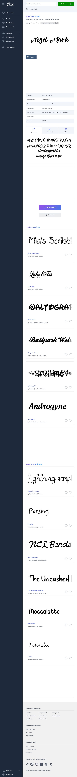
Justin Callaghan (33, 322)
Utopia (31, 289)
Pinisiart (31, 527)
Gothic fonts (42, 716)
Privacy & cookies (31, 749)
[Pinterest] (46, 765)
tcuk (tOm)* (32, 389)
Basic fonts (29, 713)
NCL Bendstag (33, 557)
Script (43, 95)
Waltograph (31, 320)
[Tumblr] (41, 765)
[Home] (27, 9)
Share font (51, 215)
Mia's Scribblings (33, 253)
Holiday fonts (56, 716)
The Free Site (29, 735)
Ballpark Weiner (33, 353)
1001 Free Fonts (30, 729)
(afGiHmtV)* (32, 386)
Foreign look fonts (31, 716)
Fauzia (30, 657)
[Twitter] (50, 765)
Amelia (31, 256)
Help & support (30, 746)
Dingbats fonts (43, 713)
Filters (32, 57)
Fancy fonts (55, 713)
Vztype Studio (38, 19)
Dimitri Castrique (33, 422)
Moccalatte (31, 623)
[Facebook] (31, 765)
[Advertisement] (50, 76)
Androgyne (31, 419)
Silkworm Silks (33, 593)
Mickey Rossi (32, 355)
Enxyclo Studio (33, 560)
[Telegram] (27, 765)
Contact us (29, 752)
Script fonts (29, 719)
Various (50, 95)
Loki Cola (31, 286)
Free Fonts (29, 732)
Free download (51, 207)
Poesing (30, 524)
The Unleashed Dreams (36, 590)
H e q (30, 494)
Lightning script (33, 491)
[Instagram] (36, 765)
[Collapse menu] (3, 4)
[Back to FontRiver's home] (9, 4)
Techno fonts (43, 719)
